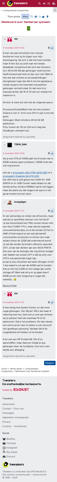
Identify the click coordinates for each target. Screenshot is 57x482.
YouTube (11, 443)
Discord (10, 456)
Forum (4, 368)
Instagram (11, 447)
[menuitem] (39, 3)
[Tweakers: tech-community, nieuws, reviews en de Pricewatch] (17, 3)
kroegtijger (20, 201)
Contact (6, 408)
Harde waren (16, 368)
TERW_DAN (20, 144)
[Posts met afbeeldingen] (36, 16)
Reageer (49, 363)
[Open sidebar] (55, 9)
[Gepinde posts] (47, 16)
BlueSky (10, 438)
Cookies (6, 426)
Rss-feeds (11, 452)
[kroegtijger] (9, 202)
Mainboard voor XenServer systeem (32, 371)
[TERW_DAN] (9, 145)
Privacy (6, 421)
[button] (3, 3)
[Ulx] (9, 39)
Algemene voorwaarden (15, 417)
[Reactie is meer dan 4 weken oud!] (13, 48)
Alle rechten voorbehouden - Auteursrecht (24, 474)
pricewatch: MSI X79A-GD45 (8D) (30, 172)
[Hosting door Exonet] (15, 390)
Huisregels (8, 412)
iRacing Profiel (10, 285)
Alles (25, 16)
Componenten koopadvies (15, 10)
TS (31, 16)
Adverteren (8, 404)
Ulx (16, 38)
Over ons (19, 408)
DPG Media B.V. (39, 471)
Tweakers (7, 471)
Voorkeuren (20, 426)
